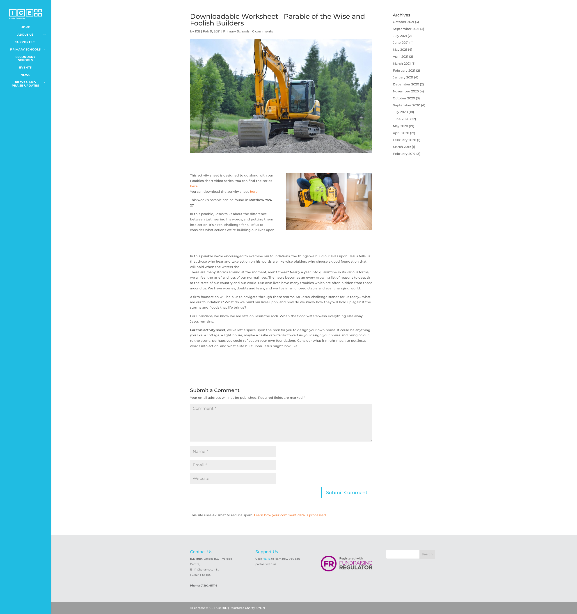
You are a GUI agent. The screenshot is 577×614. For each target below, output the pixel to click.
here (194, 186)
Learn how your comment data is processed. (290, 515)
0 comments (262, 31)
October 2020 (404, 98)
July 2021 (400, 36)
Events (25, 67)
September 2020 (406, 105)
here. (254, 192)
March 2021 (402, 64)
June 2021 (400, 43)
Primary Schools (25, 49)
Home (25, 27)
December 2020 (406, 84)
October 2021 (403, 22)
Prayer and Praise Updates (25, 84)
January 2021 (403, 77)
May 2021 (400, 50)
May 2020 (400, 126)
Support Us (25, 42)
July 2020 (400, 112)
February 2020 (404, 140)
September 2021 (406, 29)
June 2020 (401, 119)
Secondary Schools (25, 58)
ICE (197, 31)
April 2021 (400, 57)
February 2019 (404, 154)
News (25, 75)
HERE (266, 558)
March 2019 (402, 147)
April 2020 (401, 133)
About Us (25, 34)
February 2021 (404, 71)
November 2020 (406, 91)
